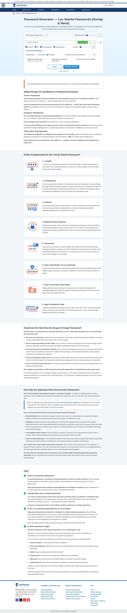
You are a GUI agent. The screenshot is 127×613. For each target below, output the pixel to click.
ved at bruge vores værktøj (68, 402)
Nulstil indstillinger (63, 71)
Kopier (54, 67)
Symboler (30, 47)
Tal (38, 47)
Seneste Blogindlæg (46, 589)
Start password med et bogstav (86, 59)
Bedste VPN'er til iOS (47, 596)
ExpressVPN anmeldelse (73, 589)
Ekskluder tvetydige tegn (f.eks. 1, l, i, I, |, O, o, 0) (35, 60)
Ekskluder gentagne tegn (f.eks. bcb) (59, 60)
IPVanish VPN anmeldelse (73, 598)
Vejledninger (86, 10)
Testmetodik (94, 605)
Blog (14, 10)
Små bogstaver (60, 47)
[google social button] (24, 600)
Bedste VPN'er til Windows (48, 592)
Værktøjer (41, 10)
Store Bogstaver (47, 47)
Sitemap (93, 598)
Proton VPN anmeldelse (72, 594)
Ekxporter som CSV (71, 67)
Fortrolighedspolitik (96, 594)
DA (111, 5)
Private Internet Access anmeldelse (76, 596)
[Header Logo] (20, 5)
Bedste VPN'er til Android (48, 598)
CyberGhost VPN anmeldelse (74, 592)
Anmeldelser (70, 10)
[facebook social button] (17, 600)
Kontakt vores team (96, 592)
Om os (92, 589)
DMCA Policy (94, 603)
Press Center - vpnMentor (98, 600)
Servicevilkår (94, 596)
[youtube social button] (28, 600)
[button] (3, 5)
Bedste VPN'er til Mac (47, 594)
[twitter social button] (20, 600)
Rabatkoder (55, 10)
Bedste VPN (26, 10)
